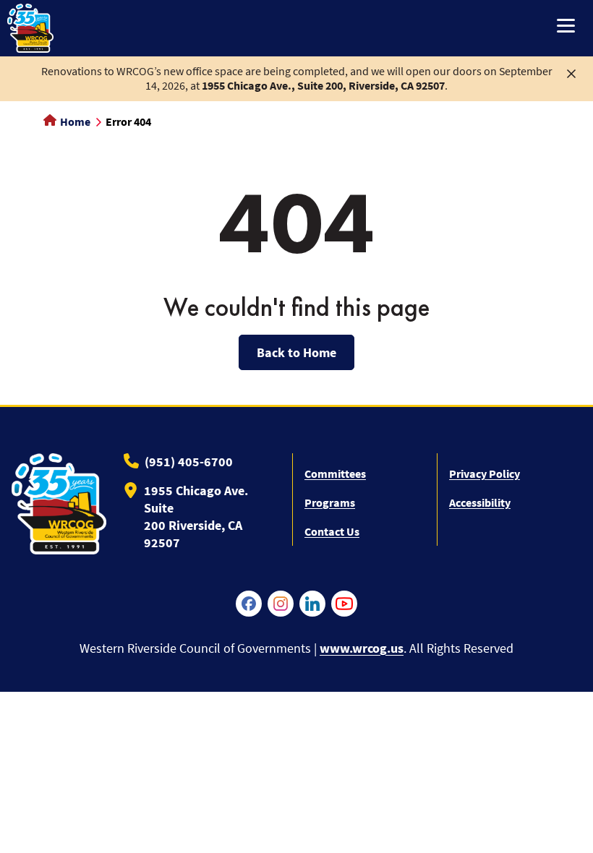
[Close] (571, 72)
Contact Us (331, 531)
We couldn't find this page (296, 307)
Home (74, 121)
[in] (312, 604)
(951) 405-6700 (189, 461)
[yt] (344, 604)
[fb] (249, 604)
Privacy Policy (484, 473)
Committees (335, 473)
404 (296, 223)
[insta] (281, 604)
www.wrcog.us (362, 648)
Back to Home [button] (296, 352)
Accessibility (480, 502)
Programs (329, 502)
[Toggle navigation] (566, 27)
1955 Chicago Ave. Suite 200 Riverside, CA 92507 (196, 516)
